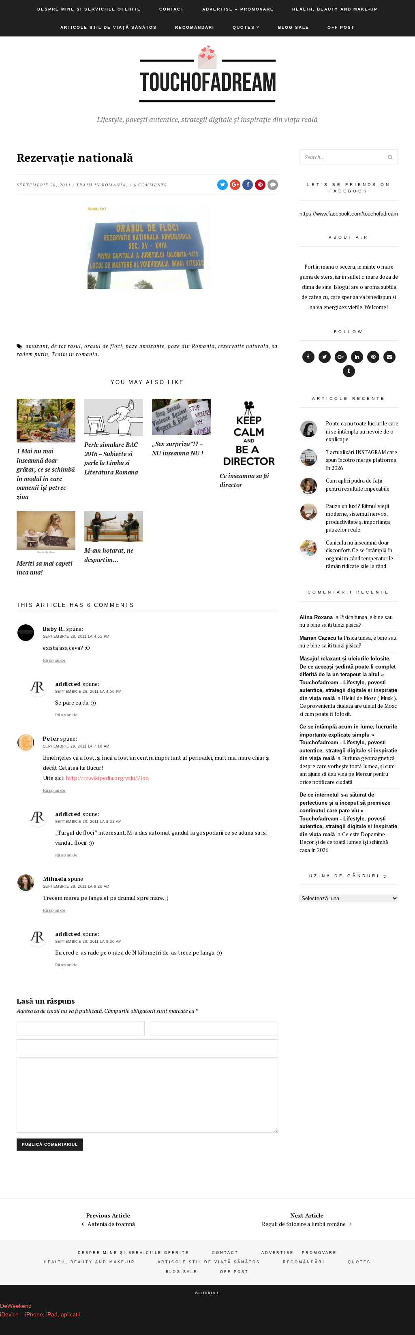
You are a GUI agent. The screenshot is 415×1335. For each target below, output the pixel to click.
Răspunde (54, 660)
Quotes (244, 27)
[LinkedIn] (357, 357)
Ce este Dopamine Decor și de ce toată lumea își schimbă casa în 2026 (343, 842)
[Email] (389, 357)
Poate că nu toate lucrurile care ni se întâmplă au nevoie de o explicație (362, 431)
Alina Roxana (316, 617)
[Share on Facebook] (247, 184)
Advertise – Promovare (238, 9)
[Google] (341, 357)
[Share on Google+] (235, 184)
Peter (51, 738)
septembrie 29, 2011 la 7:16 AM (76, 746)
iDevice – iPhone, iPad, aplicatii (40, 1314)
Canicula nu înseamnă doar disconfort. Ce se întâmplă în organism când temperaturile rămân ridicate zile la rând (359, 554)
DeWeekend (16, 1306)
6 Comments (150, 185)
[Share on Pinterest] (260, 184)
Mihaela (55, 878)
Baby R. (54, 628)
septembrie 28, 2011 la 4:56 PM (88, 692)
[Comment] (272, 184)
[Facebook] (308, 357)
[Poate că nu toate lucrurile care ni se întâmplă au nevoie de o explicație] (308, 430)
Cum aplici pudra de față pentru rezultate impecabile (357, 484)
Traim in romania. (102, 185)
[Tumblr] (349, 371)
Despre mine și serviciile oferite (89, 9)
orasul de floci (103, 346)
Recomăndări (194, 27)
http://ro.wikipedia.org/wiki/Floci (108, 778)
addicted (68, 684)
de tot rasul (66, 346)
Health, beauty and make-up (335, 9)
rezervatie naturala (243, 346)
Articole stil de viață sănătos (108, 27)
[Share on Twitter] (222, 184)
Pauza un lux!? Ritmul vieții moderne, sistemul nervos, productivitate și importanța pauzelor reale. (358, 518)
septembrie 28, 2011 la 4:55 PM (76, 636)
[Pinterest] (373, 357)
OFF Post (341, 27)
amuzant (37, 346)
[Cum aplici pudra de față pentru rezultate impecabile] (308, 487)
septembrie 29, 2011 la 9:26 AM (76, 886)
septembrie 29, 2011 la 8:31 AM (88, 822)
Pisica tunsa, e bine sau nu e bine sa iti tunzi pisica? (346, 621)
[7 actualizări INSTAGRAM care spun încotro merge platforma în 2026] (308, 459)
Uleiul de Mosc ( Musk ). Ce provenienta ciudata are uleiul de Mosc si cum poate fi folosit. (348, 706)
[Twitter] (325, 357)
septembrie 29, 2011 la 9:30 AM (88, 942)
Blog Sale (293, 27)
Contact (171, 9)
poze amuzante (145, 346)
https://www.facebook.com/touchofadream (348, 214)
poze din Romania (191, 346)
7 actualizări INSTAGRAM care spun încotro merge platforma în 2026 (361, 460)
